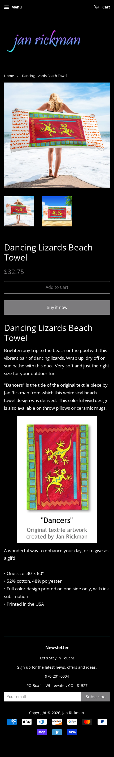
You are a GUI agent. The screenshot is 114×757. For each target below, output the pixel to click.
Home (9, 75)
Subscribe (96, 697)
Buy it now (57, 307)
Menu (16, 7)
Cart (105, 7)
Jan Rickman (73, 712)
